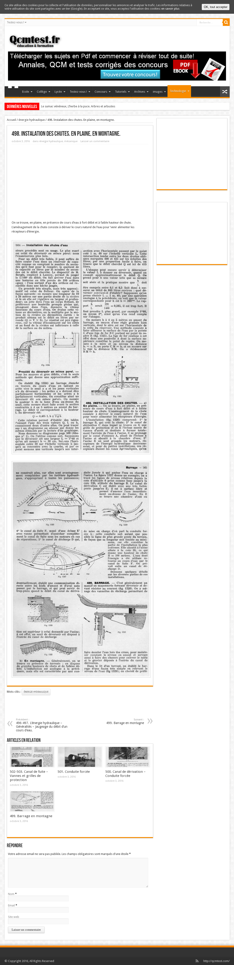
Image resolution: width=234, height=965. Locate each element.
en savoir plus (170, 8)
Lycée (58, 91)
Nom (11, 894)
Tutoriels (120, 91)
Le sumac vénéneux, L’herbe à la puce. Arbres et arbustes (78, 106)
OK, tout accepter (215, 7)
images (157, 91)
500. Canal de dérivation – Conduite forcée (125, 774)
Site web (13, 917)
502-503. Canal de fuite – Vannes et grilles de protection (29, 776)
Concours (101, 91)
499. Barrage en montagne (125, 721)
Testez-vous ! (15, 22)
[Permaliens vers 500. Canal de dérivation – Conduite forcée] (127, 757)
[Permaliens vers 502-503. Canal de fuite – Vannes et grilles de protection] (32, 757)
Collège (42, 91)
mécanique (70, 141)
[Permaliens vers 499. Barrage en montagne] (32, 801)
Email (11, 905)
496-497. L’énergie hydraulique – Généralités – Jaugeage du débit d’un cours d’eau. (41, 725)
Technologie (178, 91)
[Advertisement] (80, 181)
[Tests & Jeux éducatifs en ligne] (36, 45)
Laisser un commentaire (94, 141)
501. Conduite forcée (74, 772)
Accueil (13, 92)
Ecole (25, 91)
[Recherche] (226, 22)
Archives (139, 91)
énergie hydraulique (32, 120)
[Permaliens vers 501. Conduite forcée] (80, 757)
